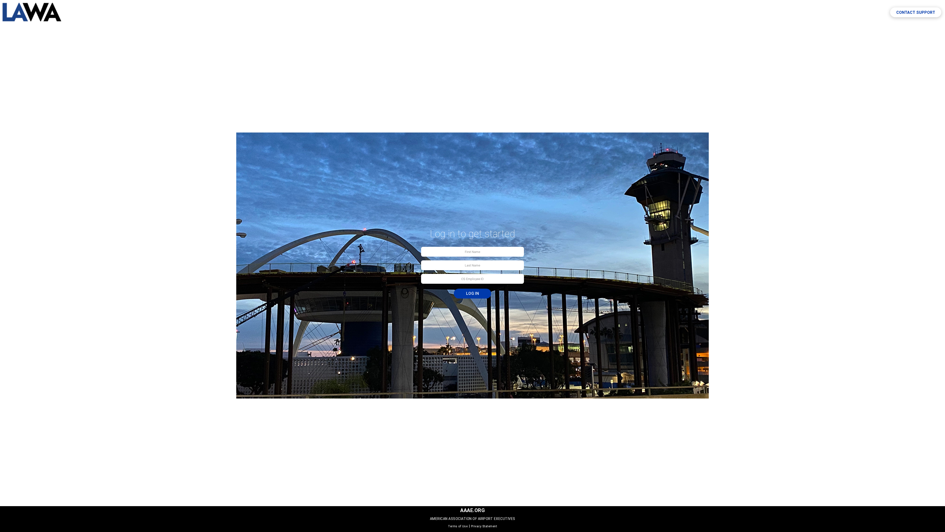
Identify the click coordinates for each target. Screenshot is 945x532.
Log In (472, 293)
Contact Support (915, 12)
